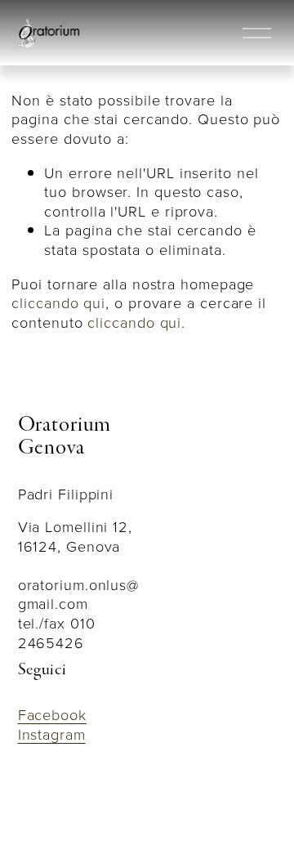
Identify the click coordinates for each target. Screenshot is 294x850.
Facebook (52, 715)
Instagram (52, 735)
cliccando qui (58, 302)
